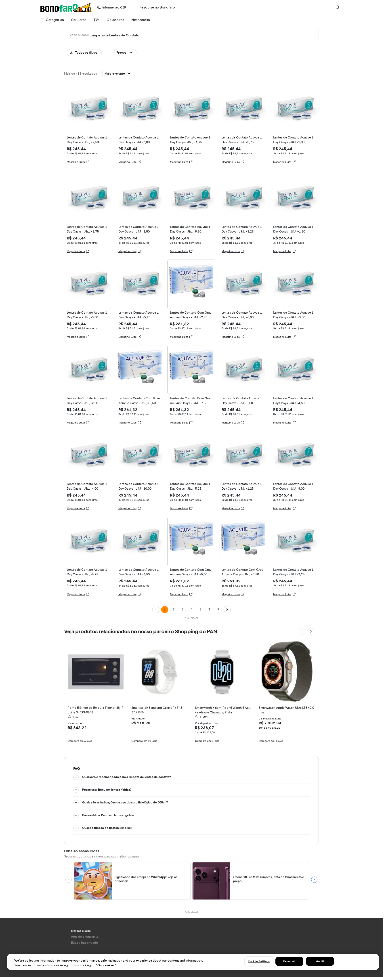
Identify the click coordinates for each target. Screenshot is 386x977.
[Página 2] (227, 609)
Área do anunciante (85, 937)
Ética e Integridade (84, 943)
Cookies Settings (259, 961)
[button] (124, 52)
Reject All (289, 961)
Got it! (320, 961)
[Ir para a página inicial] (66, 7)
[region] (193, 962)
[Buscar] (337, 7)
